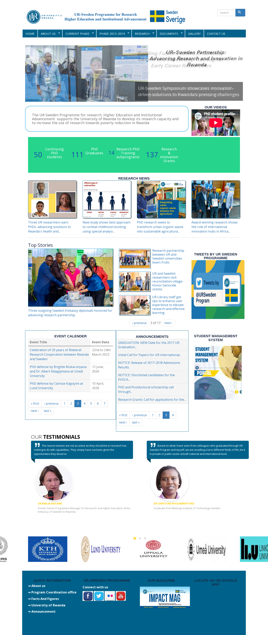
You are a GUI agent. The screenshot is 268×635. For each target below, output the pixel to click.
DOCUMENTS (167, 33)
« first (35, 403)
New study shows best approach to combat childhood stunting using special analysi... (106, 226)
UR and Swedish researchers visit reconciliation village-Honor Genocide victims (167, 281)
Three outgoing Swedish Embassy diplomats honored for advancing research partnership (70, 312)
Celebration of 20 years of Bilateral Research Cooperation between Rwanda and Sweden (59, 354)
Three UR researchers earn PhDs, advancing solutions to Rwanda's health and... (49, 226)
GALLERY (194, 33)
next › (168, 323)
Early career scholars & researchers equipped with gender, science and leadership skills (184, 91)
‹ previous (139, 323)
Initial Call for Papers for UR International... (149, 355)
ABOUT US (46, 33)
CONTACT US (216, 33)
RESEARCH (140, 33)
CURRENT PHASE (75, 33)
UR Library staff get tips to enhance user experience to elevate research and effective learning (168, 305)
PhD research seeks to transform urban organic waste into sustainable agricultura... (160, 226)
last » (47, 411)
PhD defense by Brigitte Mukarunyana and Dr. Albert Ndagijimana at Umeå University (58, 371)
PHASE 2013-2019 (110, 33)
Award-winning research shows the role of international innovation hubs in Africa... (214, 226)
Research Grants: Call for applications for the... (152, 399)
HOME (30, 33)
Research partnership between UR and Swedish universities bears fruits (168, 256)
